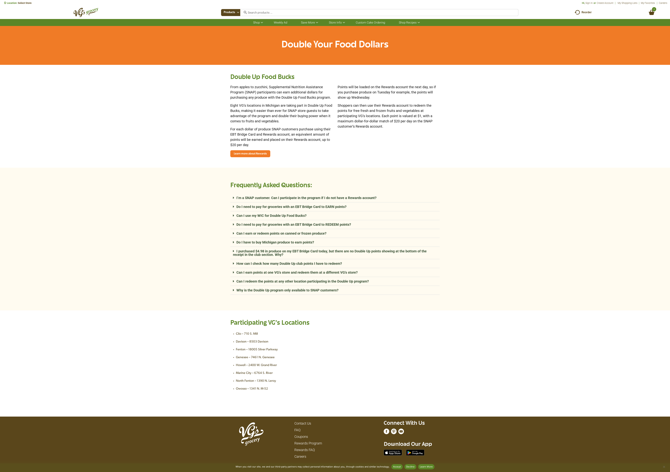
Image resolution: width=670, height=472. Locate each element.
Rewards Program (308, 443)
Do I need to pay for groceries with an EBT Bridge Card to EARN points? (291, 207)
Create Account (605, 3)
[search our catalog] (244, 12)
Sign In (589, 3)
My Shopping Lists (627, 3)
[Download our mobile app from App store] (393, 452)
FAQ (297, 430)
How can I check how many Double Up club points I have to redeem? (289, 263)
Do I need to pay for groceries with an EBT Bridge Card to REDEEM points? (293, 224)
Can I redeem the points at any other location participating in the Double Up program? (302, 281)
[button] (335, 197)
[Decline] (663, 467)
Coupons (301, 437)
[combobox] (230, 12)
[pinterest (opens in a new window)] (394, 432)
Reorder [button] (587, 12)
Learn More (426, 466)
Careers (663, 3)
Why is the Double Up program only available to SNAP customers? (287, 290)
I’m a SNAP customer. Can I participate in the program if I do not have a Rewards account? (306, 198)
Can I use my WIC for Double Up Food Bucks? (271, 216)
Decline (410, 466)
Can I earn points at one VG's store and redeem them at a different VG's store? (297, 272)
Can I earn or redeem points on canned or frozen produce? (281, 233)
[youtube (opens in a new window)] (401, 432)
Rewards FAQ (304, 450)
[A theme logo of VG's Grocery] (86, 12)
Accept (397, 466)
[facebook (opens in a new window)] (386, 432)
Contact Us (302, 423)
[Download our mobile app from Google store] (415, 452)
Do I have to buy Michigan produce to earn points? (275, 242)
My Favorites (648, 3)
